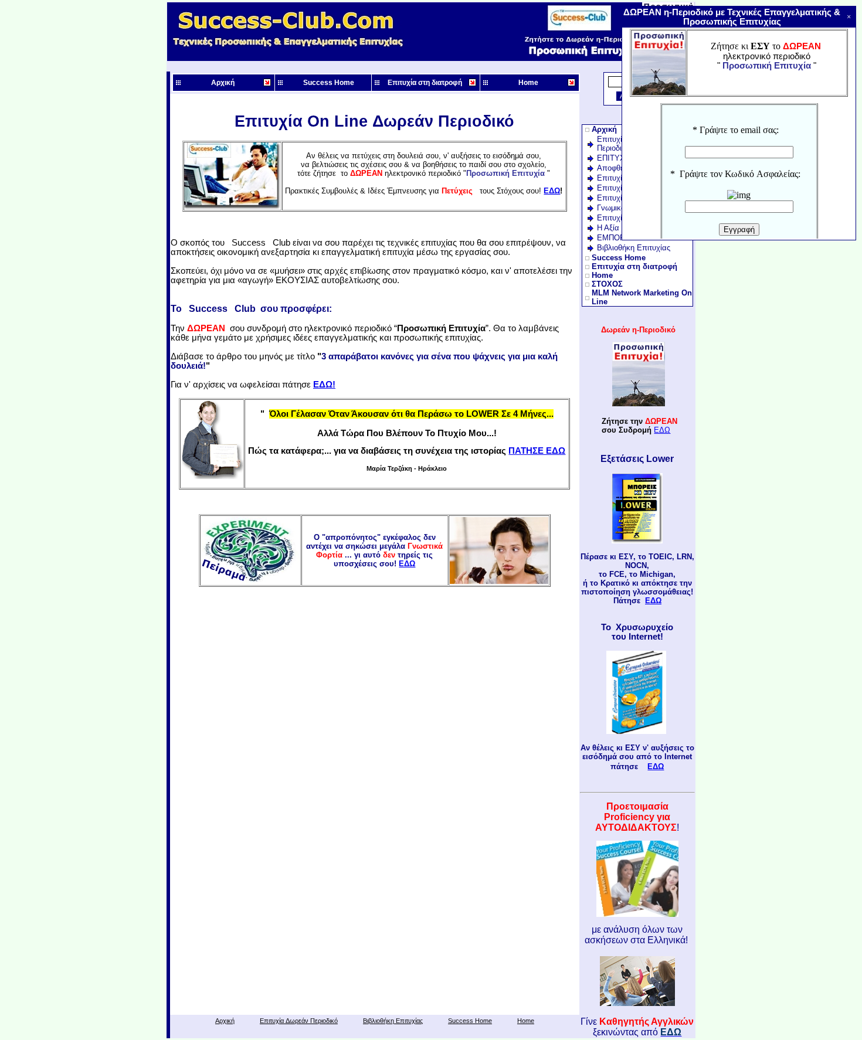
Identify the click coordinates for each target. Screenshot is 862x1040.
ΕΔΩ (407, 563)
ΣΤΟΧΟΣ (607, 284)
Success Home (328, 83)
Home (528, 83)
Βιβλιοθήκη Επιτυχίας (393, 1020)
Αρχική (223, 83)
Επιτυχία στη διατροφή (425, 83)
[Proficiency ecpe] (637, 914)
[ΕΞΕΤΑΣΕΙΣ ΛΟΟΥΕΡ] (637, 540)
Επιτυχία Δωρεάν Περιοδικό (299, 1020)
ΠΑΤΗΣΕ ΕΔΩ (536, 451)
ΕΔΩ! (324, 384)
